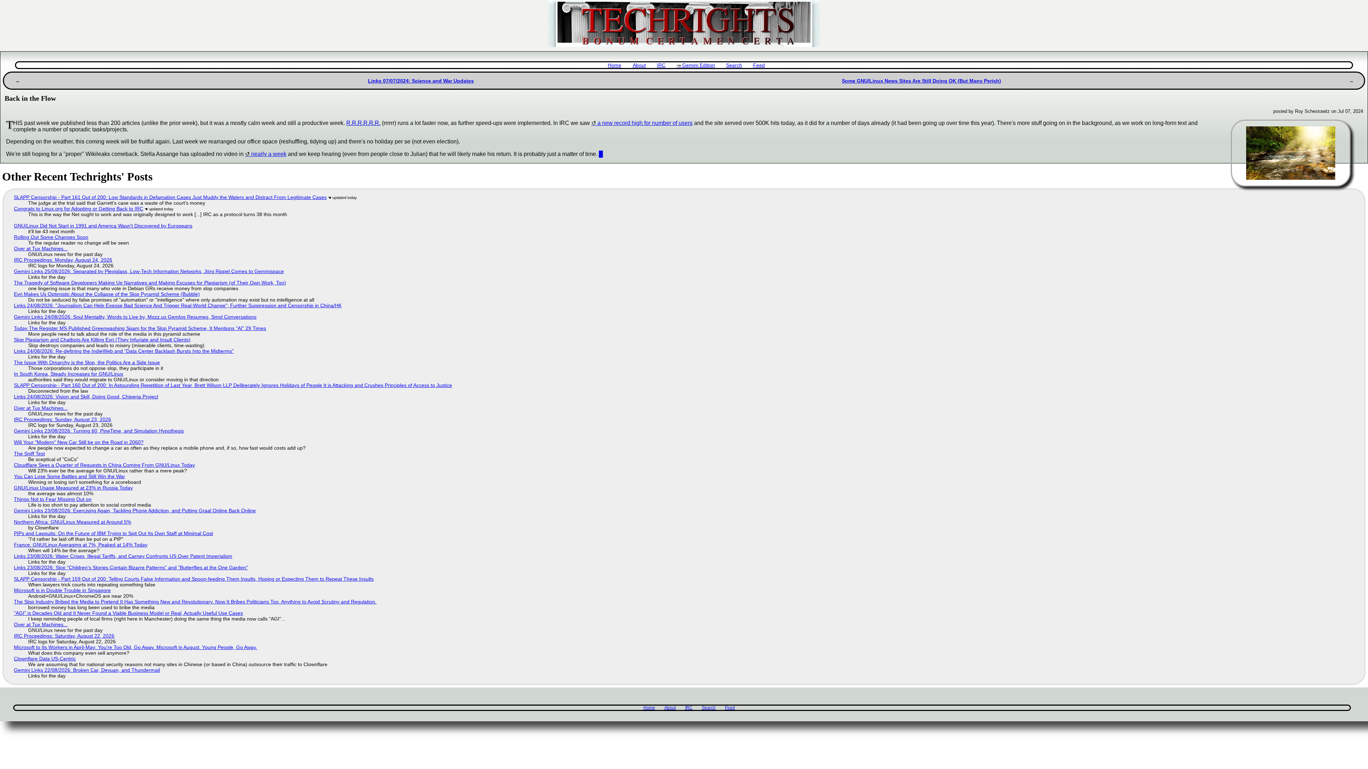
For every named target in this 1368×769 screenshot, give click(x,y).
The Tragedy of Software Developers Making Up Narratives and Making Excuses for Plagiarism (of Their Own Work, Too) (150, 283)
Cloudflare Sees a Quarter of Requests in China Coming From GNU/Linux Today (104, 465)
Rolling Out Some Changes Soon (51, 237)
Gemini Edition (698, 65)
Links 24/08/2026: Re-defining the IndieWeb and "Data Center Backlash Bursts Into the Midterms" (124, 351)
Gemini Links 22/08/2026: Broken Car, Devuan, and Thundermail (87, 670)
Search (734, 65)
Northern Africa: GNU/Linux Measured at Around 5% (72, 522)
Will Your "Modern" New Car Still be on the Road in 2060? (79, 442)
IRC (661, 65)
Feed (759, 65)
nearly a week (268, 154)
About (639, 65)
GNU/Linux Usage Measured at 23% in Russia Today (73, 488)
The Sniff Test (29, 453)
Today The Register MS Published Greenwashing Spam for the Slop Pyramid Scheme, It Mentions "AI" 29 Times (140, 328)
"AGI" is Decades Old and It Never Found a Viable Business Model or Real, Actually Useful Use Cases (128, 613)
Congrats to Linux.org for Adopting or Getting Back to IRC (78, 208)
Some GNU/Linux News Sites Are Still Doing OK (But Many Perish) (921, 81)
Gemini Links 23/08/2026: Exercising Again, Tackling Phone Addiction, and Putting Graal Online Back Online (135, 510)
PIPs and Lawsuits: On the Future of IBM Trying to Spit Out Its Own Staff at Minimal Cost (113, 533)
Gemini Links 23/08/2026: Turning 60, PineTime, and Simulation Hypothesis (99, 431)
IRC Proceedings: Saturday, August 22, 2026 (64, 636)
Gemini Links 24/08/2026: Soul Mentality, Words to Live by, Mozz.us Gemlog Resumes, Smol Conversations (135, 317)
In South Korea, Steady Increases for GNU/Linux (68, 374)
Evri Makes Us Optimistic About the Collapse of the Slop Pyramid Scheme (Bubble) (107, 294)
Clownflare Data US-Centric (45, 658)
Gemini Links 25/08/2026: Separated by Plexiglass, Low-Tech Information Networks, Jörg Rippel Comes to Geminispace (149, 271)
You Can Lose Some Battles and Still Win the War (69, 476)
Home (614, 65)
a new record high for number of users (645, 123)
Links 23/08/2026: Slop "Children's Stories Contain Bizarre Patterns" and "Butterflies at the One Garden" (131, 567)
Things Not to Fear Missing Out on (53, 499)
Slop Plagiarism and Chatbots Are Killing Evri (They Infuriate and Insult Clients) (102, 339)
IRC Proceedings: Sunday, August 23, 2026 (62, 419)
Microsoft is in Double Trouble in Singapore (62, 590)
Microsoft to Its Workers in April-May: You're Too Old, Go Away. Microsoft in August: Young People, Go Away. (135, 647)
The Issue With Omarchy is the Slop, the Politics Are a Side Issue (87, 362)
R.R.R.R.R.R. (363, 123)
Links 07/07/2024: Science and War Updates (421, 81)
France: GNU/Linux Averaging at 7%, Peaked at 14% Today (80, 545)
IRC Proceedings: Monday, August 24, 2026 (63, 260)
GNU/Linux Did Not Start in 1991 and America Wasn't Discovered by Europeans (103, 226)
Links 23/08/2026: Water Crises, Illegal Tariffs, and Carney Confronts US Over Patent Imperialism (123, 556)
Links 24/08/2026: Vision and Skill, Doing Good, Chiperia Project (86, 396)
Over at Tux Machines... (41, 248)
